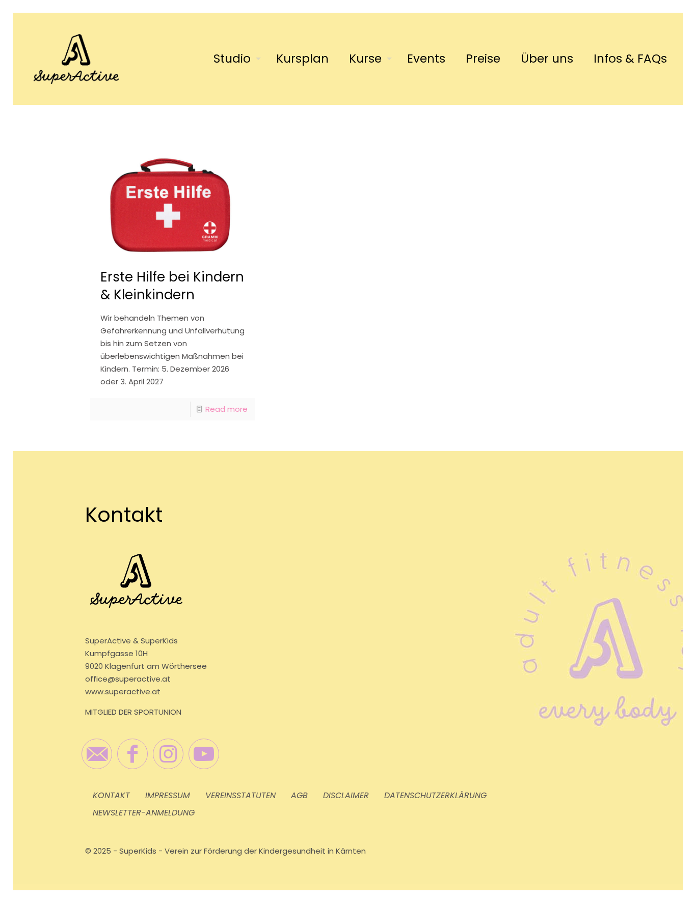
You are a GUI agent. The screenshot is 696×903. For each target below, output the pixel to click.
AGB (299, 795)
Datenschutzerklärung (435, 795)
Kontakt (111, 795)
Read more (226, 409)
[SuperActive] (76, 58)
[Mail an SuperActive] (97, 754)
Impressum (167, 795)
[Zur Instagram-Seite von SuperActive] (168, 754)
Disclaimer (346, 795)
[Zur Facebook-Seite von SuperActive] (132, 754)
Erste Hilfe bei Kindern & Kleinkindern (172, 286)
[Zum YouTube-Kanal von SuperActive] (204, 754)
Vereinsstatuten (240, 795)
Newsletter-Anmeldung (144, 813)
